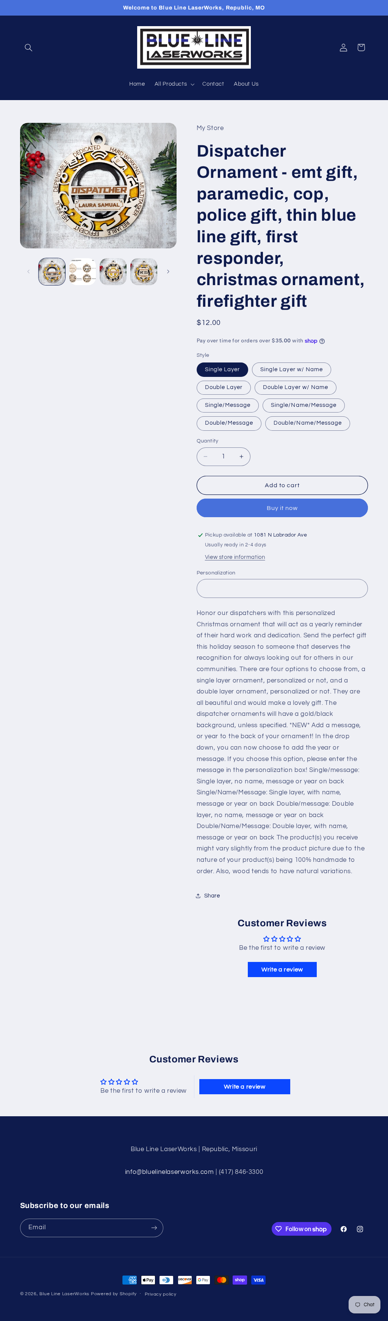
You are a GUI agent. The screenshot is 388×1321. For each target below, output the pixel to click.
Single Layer (222, 369)
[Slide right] (168, 271)
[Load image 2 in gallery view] (82, 271)
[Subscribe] (154, 1228)
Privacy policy (161, 1294)
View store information (235, 557)
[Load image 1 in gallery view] (52, 271)
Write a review (282, 969)
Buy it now (282, 508)
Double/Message (229, 423)
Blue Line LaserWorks (64, 1294)
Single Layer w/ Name (291, 369)
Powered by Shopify (114, 1294)
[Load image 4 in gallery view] (143, 271)
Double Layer (224, 387)
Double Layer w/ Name (295, 387)
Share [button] (212, 896)
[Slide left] (28, 271)
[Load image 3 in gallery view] (113, 271)
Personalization (216, 573)
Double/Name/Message (308, 423)
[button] (29, 47)
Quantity (208, 441)
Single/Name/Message (303, 405)
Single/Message (228, 405)
